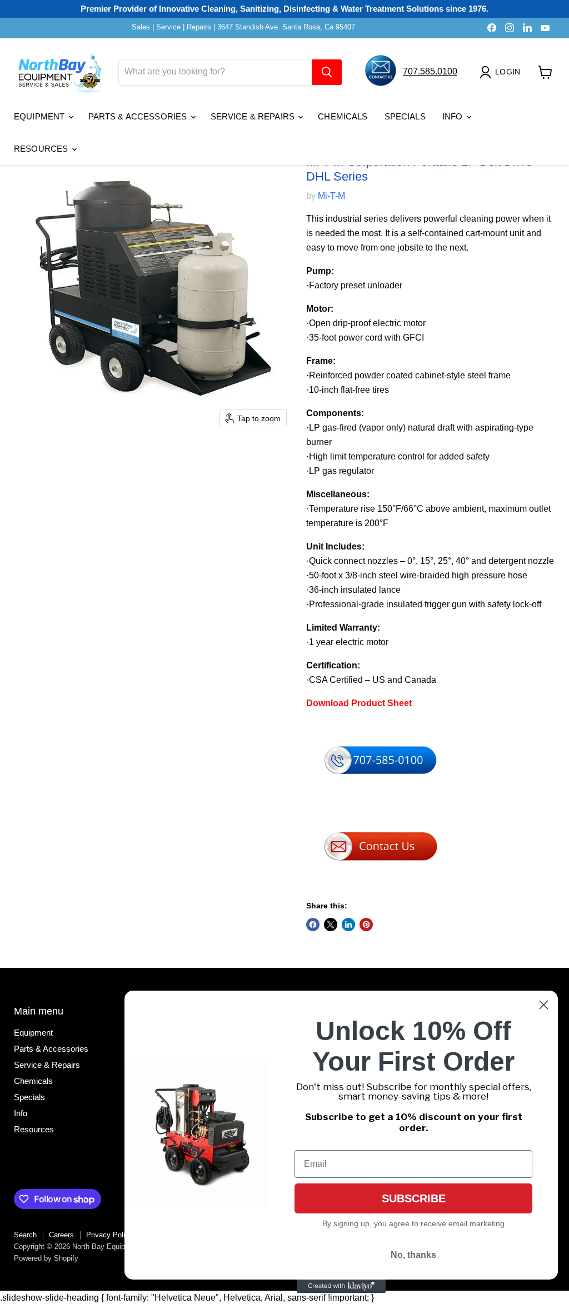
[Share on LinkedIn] (348, 924)
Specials (405, 116)
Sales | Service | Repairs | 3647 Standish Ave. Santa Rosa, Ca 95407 (243, 27)
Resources (42, 148)
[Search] (327, 72)
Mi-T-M (331, 196)
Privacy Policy (109, 1235)
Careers (61, 1235)
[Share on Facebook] (313, 924)
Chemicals (342, 116)
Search (25, 1235)
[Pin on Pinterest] (366, 924)
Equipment (40, 116)
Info (453, 116)
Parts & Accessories (138, 116)
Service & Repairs (254, 116)
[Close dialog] (543, 1005)
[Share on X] (330, 924)
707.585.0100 (430, 71)
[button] (502, 72)
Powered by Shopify (46, 1258)
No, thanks (413, 1255)
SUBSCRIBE (414, 1198)
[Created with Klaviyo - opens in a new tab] (341, 1286)
